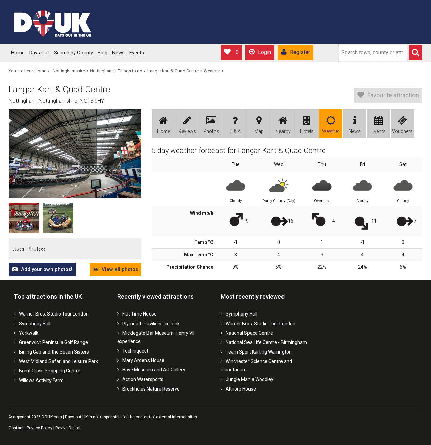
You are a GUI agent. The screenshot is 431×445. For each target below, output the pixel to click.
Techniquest (135, 351)
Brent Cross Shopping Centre (49, 370)
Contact (16, 427)
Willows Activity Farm (41, 380)
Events (136, 53)
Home (18, 53)
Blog (102, 53)
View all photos (120, 269)
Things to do (130, 70)
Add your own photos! (46, 269)
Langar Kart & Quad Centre (173, 70)
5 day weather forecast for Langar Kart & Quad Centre (239, 150)
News (118, 53)
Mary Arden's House (143, 360)
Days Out (39, 53)
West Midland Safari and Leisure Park (58, 361)
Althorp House (241, 389)
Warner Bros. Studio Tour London (54, 314)
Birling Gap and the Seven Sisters (54, 352)
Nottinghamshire (69, 70)
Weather (212, 70)
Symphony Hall (35, 323)
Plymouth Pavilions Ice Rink (151, 323)
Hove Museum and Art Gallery (153, 369)
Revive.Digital (67, 427)
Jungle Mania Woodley (249, 379)
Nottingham (101, 70)
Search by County (73, 53)
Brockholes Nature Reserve (151, 389)
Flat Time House (139, 314)
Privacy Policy (39, 427)
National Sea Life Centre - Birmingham (266, 342)
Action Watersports (142, 379)
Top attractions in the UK (48, 296)
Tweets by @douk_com (344, 287)
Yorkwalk (28, 333)
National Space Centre (249, 333)
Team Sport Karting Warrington (259, 352)
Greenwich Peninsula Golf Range (53, 342)
